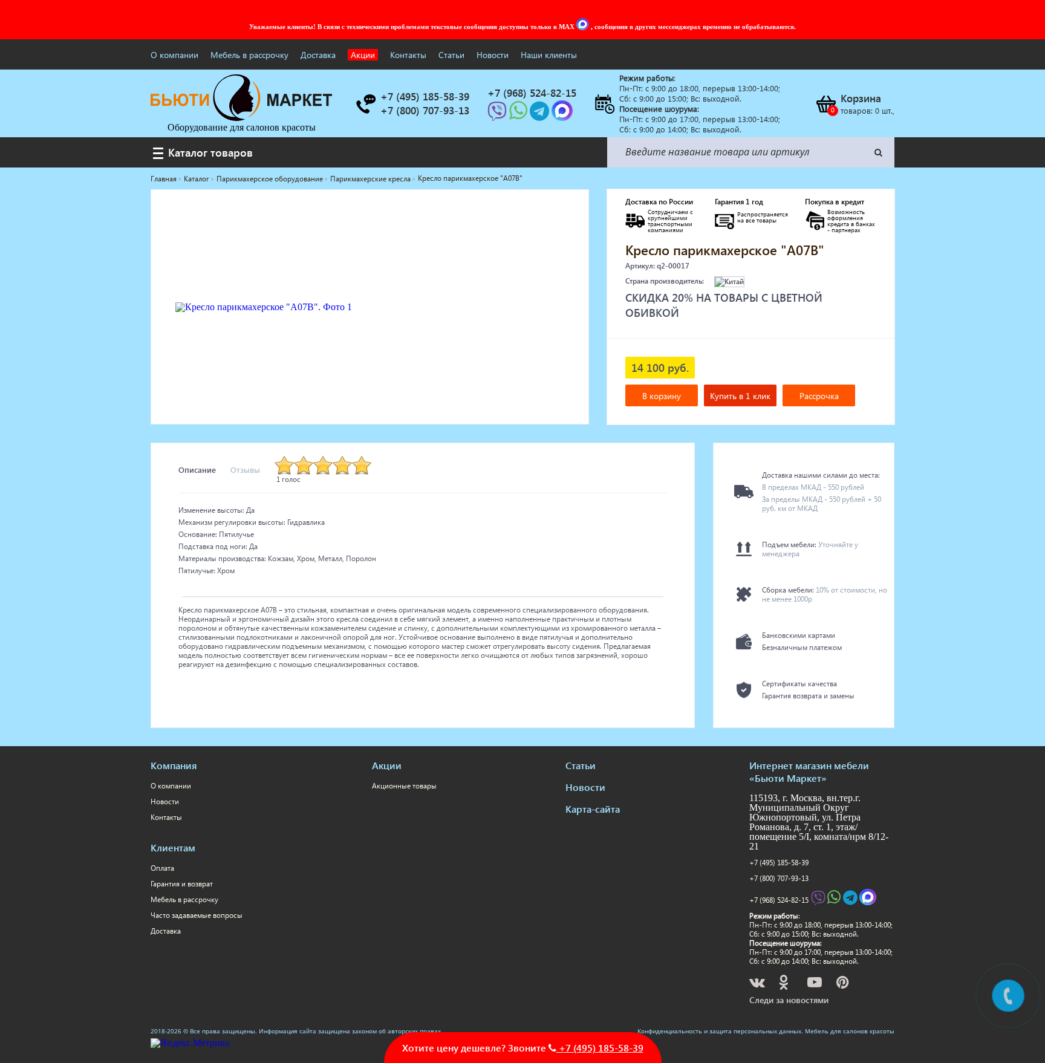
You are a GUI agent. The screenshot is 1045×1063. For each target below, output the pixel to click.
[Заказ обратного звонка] (365, 104)
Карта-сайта (592, 808)
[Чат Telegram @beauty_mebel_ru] (541, 114)
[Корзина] (825, 104)
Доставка (318, 54)
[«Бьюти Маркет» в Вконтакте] (758, 984)
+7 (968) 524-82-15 (779, 900)
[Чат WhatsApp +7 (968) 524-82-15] (519, 114)
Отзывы (245, 469)
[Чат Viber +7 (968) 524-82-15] (498, 114)
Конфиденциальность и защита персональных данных (719, 1031)
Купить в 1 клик (740, 395)
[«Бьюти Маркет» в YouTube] (815, 984)
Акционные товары (404, 785)
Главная (164, 178)
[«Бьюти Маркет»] (241, 117)
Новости (493, 54)
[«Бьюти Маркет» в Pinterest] (843, 984)
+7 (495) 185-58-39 (779, 862)
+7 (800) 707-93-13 (779, 878)
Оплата (162, 868)
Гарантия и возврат (182, 883)
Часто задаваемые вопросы (197, 915)
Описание (197, 469)
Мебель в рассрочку (249, 54)
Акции (363, 54)
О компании (174, 54)
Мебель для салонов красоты (849, 1031)
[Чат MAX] (583, 26)
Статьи (451, 54)
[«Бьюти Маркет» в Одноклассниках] (784, 984)
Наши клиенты (549, 54)
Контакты (408, 54)
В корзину (661, 395)
